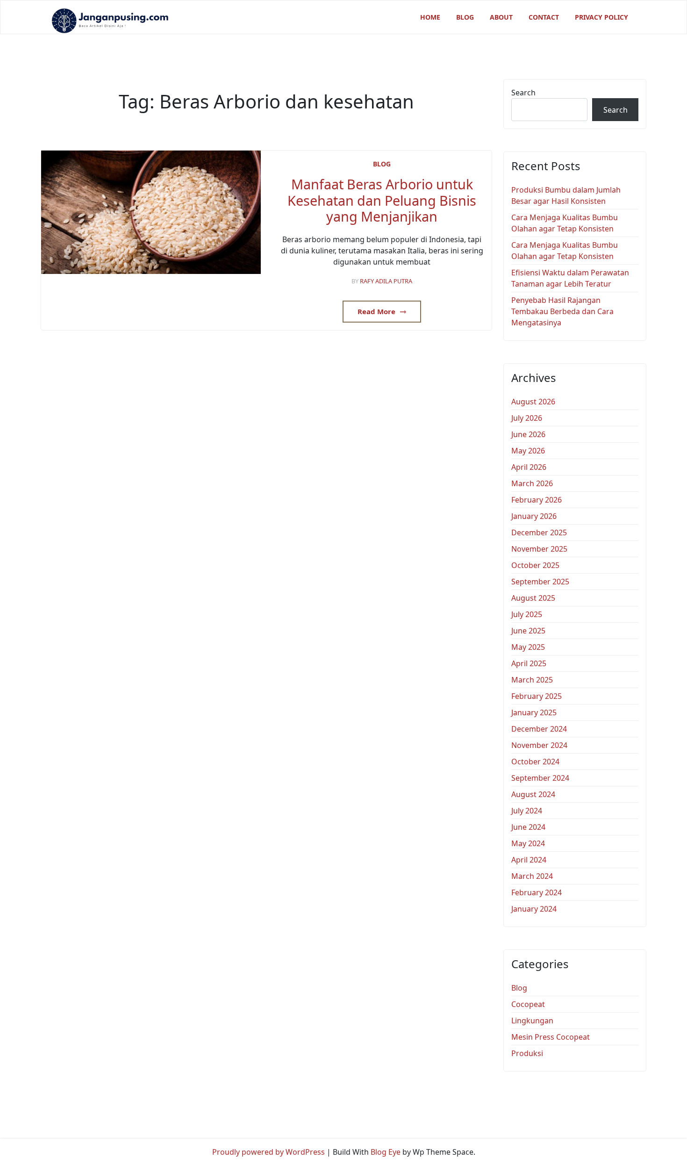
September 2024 (540, 778)
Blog (465, 17)
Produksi (527, 1053)
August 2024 (533, 794)
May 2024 (528, 843)
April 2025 (528, 663)
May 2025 (528, 647)
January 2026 (534, 516)
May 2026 (528, 451)
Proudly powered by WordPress (268, 1152)
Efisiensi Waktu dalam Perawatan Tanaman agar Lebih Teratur (570, 278)
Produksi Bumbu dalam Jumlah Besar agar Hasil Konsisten (566, 195)
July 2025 (526, 614)
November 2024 (539, 745)
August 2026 (533, 401)
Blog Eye (386, 1152)
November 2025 (539, 549)
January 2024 (534, 909)
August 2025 (533, 598)
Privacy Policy (601, 17)
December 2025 (539, 532)
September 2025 (540, 581)
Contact (544, 17)
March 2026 (532, 483)
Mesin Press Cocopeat (550, 1037)
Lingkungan (532, 1020)
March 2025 (532, 680)
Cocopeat (528, 1004)
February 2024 (536, 892)
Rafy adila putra (386, 281)
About (501, 17)
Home (430, 17)
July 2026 (526, 418)
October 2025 (535, 565)
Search (523, 92)
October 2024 (535, 761)
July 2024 (526, 810)
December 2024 (539, 729)
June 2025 (528, 631)
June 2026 (528, 434)
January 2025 (534, 712)
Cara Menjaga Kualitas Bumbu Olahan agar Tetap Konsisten (564, 223)
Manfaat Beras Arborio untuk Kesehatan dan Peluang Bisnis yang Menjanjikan (381, 200)
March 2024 (532, 876)
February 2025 (536, 696)
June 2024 (528, 827)
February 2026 (536, 500)
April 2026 (528, 467)
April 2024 (528, 860)
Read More (377, 311)
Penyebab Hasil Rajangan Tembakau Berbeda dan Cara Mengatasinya (562, 311)
